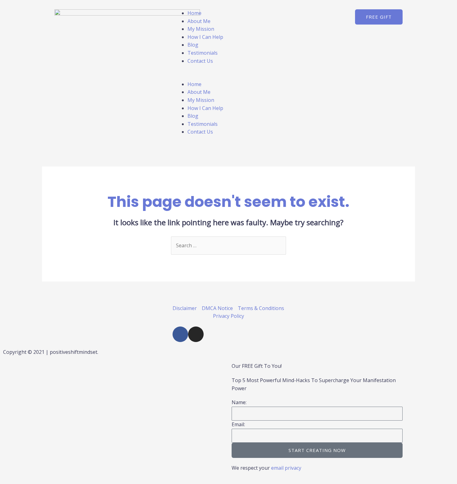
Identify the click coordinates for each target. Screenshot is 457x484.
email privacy (286, 467)
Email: (238, 424)
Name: (239, 402)
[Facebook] (180, 334)
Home (194, 13)
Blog (192, 44)
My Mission (200, 28)
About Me (198, 21)
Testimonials (202, 52)
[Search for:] (228, 245)
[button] (228, 76)
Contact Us (200, 60)
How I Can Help (205, 37)
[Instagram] (196, 334)
